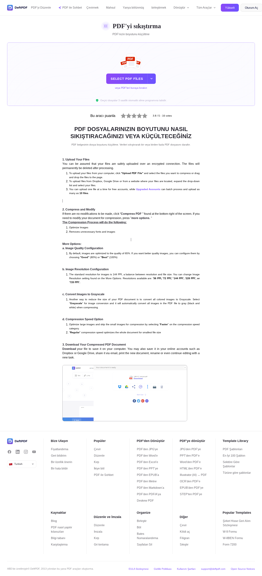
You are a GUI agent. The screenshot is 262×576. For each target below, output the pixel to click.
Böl (139, 527)
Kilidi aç (185, 531)
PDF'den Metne (147, 481)
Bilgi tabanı (58, 538)
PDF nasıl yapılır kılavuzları (61, 529)
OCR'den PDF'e (190, 481)
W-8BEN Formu (233, 538)
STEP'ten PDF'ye (191, 494)
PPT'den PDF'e (190, 455)
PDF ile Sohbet (103, 474)
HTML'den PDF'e (191, 468)
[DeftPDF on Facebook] (9, 451)
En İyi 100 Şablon (234, 455)
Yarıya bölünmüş (133, 7)
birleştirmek (158, 7)
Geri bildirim (58, 455)
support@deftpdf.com (213, 568)
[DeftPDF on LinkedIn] (17, 451)
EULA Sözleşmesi (138, 568)
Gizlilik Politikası (163, 568)
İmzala (98, 531)
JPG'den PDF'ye (190, 449)
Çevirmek (92, 7)
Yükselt (230, 7)
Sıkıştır (184, 544)
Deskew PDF (145, 500)
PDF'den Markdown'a (150, 487)
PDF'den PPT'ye (147, 468)
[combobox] (21, 464)
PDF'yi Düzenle (41, 7)
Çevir (97, 449)
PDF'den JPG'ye (147, 449)
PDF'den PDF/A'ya (149, 494)
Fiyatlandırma (59, 449)
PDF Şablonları (232, 449)
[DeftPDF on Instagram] (26, 451)
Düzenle (99, 455)
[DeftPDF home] (17, 8)
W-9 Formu (230, 531)
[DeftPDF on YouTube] (34, 451)
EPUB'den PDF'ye (191, 487)
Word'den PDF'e (190, 462)
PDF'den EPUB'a (148, 474)
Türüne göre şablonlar (237, 472)
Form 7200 (230, 544)
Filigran (184, 538)
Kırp (96, 462)
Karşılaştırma (59, 544)
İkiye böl (99, 468)
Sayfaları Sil (144, 544)
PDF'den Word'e (147, 455)
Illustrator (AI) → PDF (193, 474)
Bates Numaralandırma (147, 536)
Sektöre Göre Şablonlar (231, 464)
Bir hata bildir (59, 468)
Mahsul (110, 7)
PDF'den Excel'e (147, 462)
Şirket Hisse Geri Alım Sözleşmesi (236, 523)
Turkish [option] (18, 463)
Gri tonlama (101, 544)
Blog (54, 520)
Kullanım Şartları (186, 568)
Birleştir (142, 520)
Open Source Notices (243, 568)
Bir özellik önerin (61, 462)
